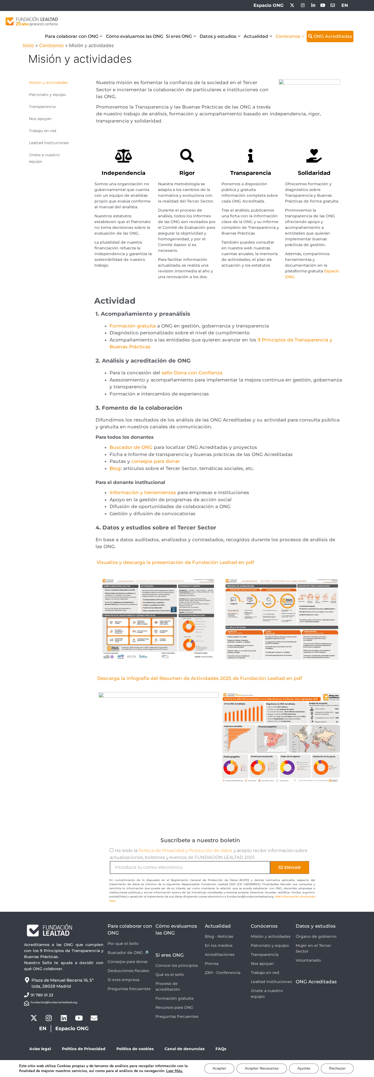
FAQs (220, 1048)
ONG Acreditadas (332, 36)
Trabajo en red (42, 130)
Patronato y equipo (47, 94)
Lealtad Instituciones (49, 142)
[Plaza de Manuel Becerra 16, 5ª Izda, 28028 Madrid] (27, 980)
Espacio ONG (268, 5)
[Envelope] (94, 1018)
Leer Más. (174, 1070)
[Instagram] (49, 1018)
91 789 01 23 (42, 995)
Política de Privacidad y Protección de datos (185, 850)
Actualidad (256, 36)
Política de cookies (135, 1048)
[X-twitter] (34, 1018)
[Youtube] (79, 1018)
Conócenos (288, 36)
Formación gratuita (133, 326)
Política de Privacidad (83, 1048)
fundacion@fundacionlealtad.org (54, 1002)
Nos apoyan (40, 118)
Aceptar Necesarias (262, 1068)
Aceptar (219, 1068)
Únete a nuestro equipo (44, 158)
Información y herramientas (143, 492)
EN (344, 5)
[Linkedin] (64, 1018)
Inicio (28, 45)
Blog (115, 468)
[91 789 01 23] (26, 994)
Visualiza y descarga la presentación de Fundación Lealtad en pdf (175, 562)
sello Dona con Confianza (192, 372)
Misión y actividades (48, 82)
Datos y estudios (218, 36)
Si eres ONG (179, 36)
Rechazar (337, 1068)
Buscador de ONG (131, 447)
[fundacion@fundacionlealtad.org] (26, 1003)
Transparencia (42, 106)
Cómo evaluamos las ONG (134, 36)
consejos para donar (155, 461)
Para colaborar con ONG (71, 36)
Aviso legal (40, 1048)
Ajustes (303, 1068)
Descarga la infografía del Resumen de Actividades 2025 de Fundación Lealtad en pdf (199, 678)
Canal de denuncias (185, 1048)
